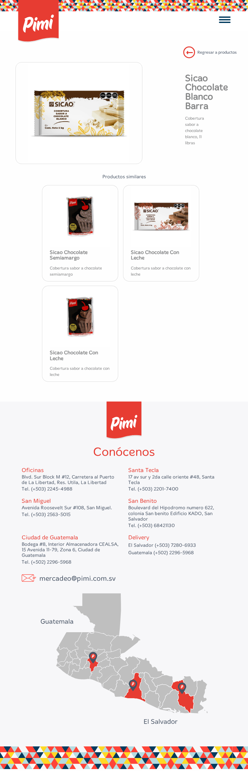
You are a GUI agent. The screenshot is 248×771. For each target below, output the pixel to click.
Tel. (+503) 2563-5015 (46, 514)
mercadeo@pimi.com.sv (77, 578)
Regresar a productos (217, 52)
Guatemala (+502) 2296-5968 (161, 553)
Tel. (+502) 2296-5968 (46, 562)
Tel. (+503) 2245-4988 (47, 489)
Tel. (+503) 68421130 (151, 525)
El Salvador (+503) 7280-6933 (162, 545)
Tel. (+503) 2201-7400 (153, 489)
